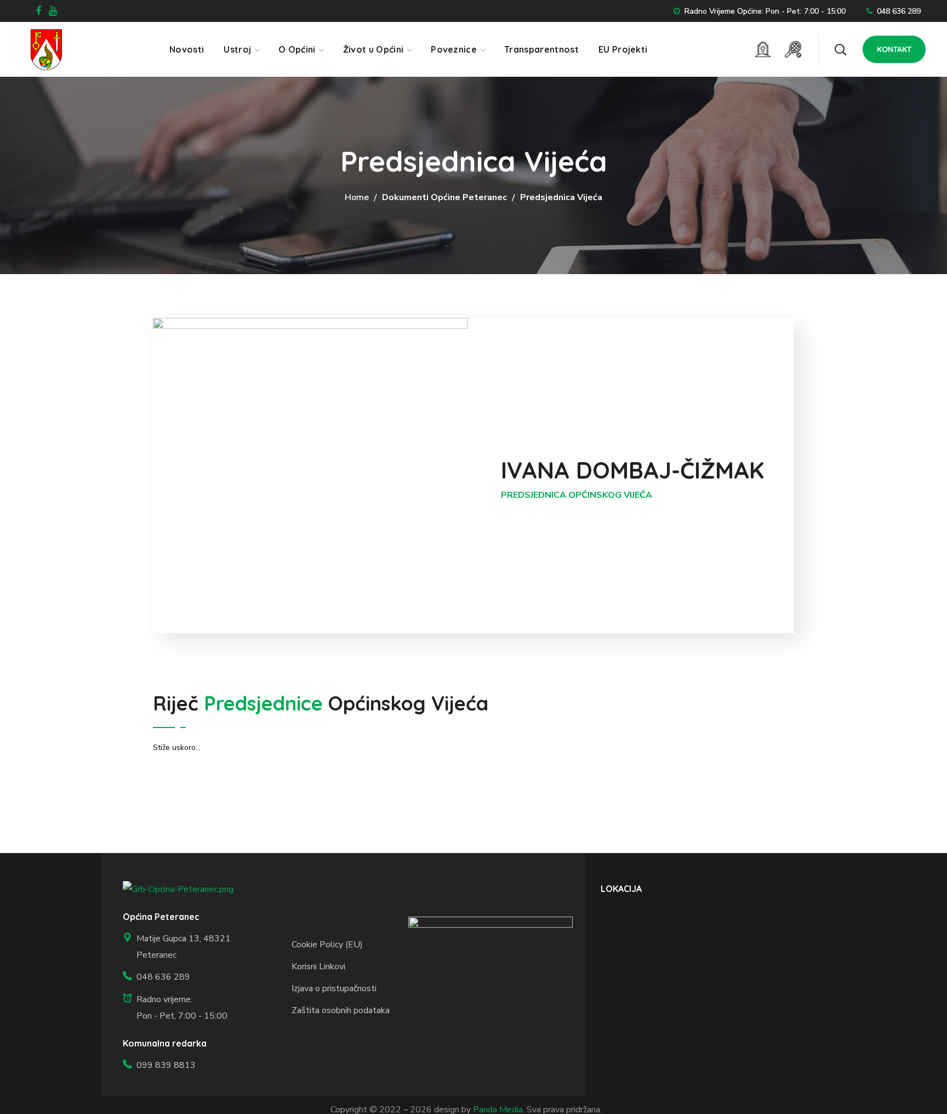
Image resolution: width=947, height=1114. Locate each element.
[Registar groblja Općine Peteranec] (763, 49)
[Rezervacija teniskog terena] (793, 49)
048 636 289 (899, 11)
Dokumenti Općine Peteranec (444, 197)
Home (357, 197)
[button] (840, 49)
